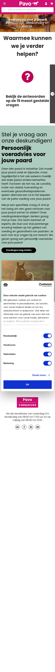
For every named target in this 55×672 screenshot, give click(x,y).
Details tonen (39, 375)
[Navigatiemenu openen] (4, 3)
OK (27, 384)
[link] (52, 3)
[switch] (47, 344)
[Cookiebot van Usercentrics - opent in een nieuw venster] (39, 285)
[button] (46, 3)
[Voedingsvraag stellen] (27, 275)
